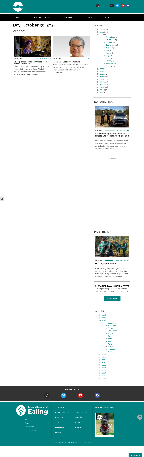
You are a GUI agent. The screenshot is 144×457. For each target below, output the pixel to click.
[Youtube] (123, 5)
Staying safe (124, 130)
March (108, 61)
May (107, 56)
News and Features (42, 17)
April (108, 58)
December (110, 37)
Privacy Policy (86, 442)
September (110, 45)
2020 (102, 77)
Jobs (27, 423)
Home (17, 17)
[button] (98, 5)
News (88, 59)
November (110, 40)
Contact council (31, 430)
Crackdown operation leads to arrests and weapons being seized (112, 134)
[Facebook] (128, 5)
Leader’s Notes (81, 412)
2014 (102, 92)
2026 (102, 29)
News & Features (62, 412)
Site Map (60, 407)
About (108, 17)
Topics (89, 17)
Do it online (29, 427)
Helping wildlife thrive (106, 263)
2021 (102, 74)
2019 (102, 79)
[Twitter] (117, 5)
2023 (102, 69)
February (109, 63)
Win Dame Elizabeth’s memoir (67, 62)
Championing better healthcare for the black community (31, 63)
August (109, 48)
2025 (102, 32)
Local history (46, 59)
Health (37, 59)
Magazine (68, 17)
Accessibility (60, 427)
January (109, 66)
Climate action (119, 260)
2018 (102, 82)
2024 (102, 35)
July (107, 50)
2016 (102, 87)
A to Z (27, 420)
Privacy (58, 432)
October (109, 42)
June (108, 53)
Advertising (79, 427)
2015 (102, 90)
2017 (102, 85)
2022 (102, 71)
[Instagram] (112, 5)
